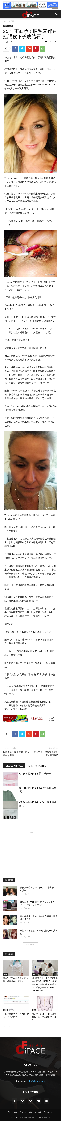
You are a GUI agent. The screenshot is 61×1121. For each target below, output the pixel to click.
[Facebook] (14, 1101)
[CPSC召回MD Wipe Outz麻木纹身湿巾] (10, 812)
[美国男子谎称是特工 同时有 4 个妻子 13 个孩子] (10, 891)
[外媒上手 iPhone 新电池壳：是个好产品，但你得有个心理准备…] (10, 905)
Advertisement (35, 1112)
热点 (10, 26)
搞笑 (5, 1010)
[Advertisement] (30, 852)
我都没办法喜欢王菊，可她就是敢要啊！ (16, 754)
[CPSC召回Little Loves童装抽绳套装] (10, 797)
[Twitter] (22, 1101)
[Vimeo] (30, 1101)
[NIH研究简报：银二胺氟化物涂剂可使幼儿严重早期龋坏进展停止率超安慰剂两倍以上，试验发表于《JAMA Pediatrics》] (45, 968)
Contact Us (48, 1112)
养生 (34, 974)
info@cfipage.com (36, 1080)
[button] (57, 14)
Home (5, 21)
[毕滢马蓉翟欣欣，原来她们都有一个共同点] (10, 934)
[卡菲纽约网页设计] (30, 718)
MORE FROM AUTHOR (37, 766)
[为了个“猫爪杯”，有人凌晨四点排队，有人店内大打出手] (45, 1003)
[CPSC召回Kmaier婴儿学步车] (10, 783)
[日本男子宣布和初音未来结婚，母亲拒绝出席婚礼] (16, 968)
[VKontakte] (38, 1101)
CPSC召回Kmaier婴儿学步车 (35, 773)
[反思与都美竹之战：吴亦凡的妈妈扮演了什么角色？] (10, 920)
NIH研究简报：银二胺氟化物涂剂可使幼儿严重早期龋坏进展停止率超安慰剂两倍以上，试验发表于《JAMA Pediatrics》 (45, 984)
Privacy (23, 1112)
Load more (29, 944)
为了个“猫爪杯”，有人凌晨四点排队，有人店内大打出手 (44, 1016)
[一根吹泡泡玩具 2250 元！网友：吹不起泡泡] (16, 1003)
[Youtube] (46, 1101)
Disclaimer (12, 1112)
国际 (13, 21)
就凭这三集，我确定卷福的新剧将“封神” (44, 754)
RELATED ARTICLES (14, 766)
